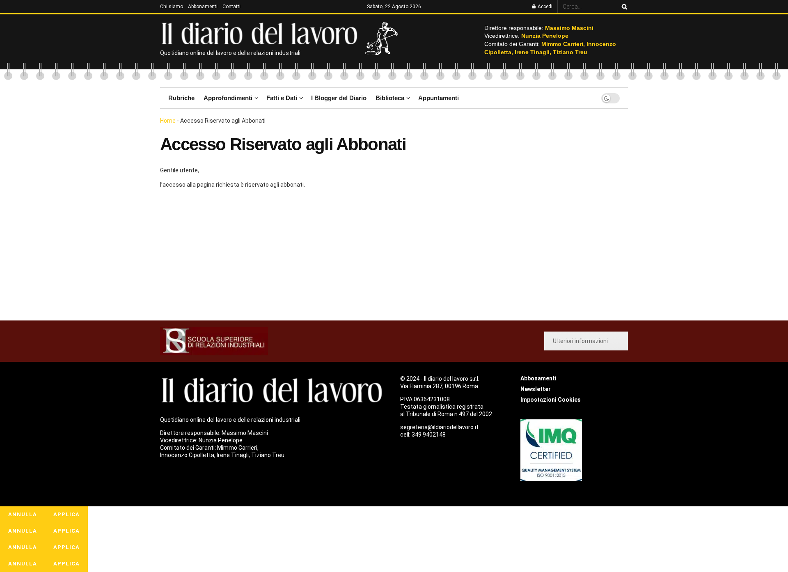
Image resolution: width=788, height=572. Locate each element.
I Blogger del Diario (339, 97)
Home (168, 120)
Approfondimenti (228, 97)
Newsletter (535, 389)
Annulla (22, 514)
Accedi (544, 6)
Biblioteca (390, 97)
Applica (66, 514)
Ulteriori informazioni (580, 341)
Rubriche (181, 97)
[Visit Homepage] (261, 33)
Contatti (231, 6)
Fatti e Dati (281, 97)
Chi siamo (171, 6)
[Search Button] (623, 6)
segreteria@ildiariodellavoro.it (439, 427)
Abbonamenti (203, 6)
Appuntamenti (438, 97)
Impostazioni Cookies (550, 399)
